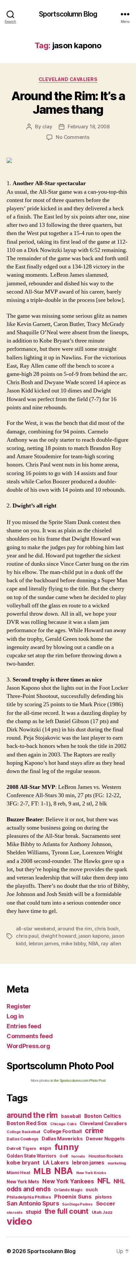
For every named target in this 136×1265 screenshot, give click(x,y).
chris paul (27, 936)
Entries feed (24, 1026)
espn (45, 1148)
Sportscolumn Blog (68, 14)
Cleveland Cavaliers (68, 79)
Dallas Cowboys (22, 1138)
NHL (119, 1181)
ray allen (111, 943)
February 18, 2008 (89, 126)
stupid (33, 1212)
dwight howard (58, 936)
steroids (14, 1212)
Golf (63, 1156)
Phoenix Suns (73, 1196)
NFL (103, 1180)
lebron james (44, 943)
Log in (15, 1016)
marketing (117, 1163)
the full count (67, 1211)
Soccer (105, 1203)
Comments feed (30, 1036)
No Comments (72, 137)
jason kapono (94, 936)
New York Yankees (68, 1181)
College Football (62, 1131)
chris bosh (106, 928)
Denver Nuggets (105, 1139)
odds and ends (29, 1189)
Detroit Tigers (21, 1148)
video (19, 1221)
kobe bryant (23, 1162)
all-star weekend (35, 928)
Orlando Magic (68, 1190)
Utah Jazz (102, 1212)
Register (19, 1006)
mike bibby (73, 943)
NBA (93, 943)
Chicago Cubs (63, 1124)
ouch (91, 1190)
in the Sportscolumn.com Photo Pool (78, 1080)
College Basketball (23, 1131)
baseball (71, 1116)
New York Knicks (91, 1173)
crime (94, 1130)
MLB (42, 1171)
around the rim (74, 928)
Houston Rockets (105, 1156)
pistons (103, 1197)
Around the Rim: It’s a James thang (68, 103)
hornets (78, 1156)
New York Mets (23, 1181)
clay (47, 126)
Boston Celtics (102, 1116)
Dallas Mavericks (62, 1138)
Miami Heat (18, 1172)
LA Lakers (56, 1162)
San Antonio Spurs (33, 1203)
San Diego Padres (77, 1204)
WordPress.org (28, 1045)
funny (66, 1147)
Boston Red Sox (27, 1123)
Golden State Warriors (31, 1156)
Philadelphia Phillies (29, 1197)
